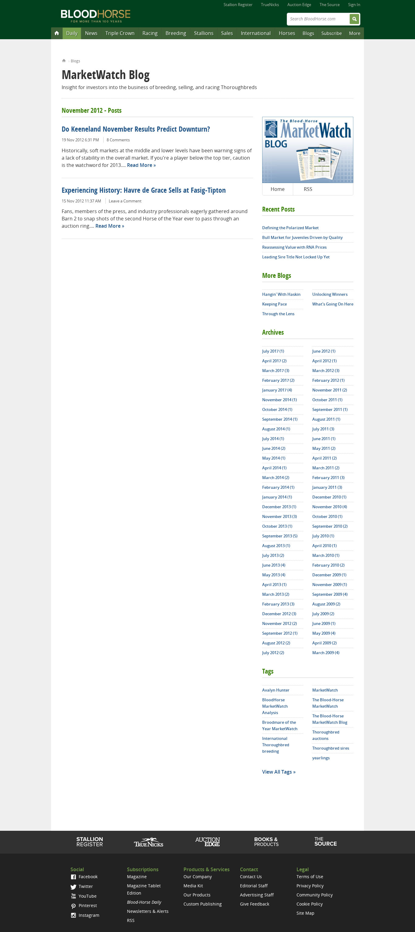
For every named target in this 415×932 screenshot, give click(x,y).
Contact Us (251, 876)
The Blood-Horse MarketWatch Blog (329, 719)
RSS (308, 189)
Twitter (85, 886)
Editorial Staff (254, 886)
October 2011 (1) (327, 399)
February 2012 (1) (328, 380)
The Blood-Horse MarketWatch (328, 703)
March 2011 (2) (325, 468)
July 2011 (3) (323, 429)
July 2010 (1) (323, 536)
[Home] (57, 33)
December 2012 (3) (279, 613)
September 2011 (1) (330, 409)
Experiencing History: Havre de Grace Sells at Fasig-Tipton (144, 191)
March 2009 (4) (325, 652)
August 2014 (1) (276, 429)
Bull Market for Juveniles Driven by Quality (302, 237)
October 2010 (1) (327, 516)
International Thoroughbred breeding (275, 745)
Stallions (204, 33)
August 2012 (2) (276, 643)
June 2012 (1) (323, 351)
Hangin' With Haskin (281, 294)
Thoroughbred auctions (325, 735)
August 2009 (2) (326, 604)
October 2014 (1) (277, 409)
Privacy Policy (310, 886)
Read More (139, 165)
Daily (71, 33)
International (256, 33)
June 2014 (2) (273, 448)
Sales (227, 33)
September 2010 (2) (330, 526)
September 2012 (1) (279, 633)
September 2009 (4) (330, 594)
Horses (287, 33)
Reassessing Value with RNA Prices (294, 247)
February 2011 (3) (328, 477)
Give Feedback (254, 904)
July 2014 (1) (273, 438)
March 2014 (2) (275, 477)
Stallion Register (238, 4)
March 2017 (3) (275, 370)
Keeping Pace (274, 304)
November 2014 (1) (279, 399)
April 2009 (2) (324, 643)
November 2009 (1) (329, 584)
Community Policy (315, 895)
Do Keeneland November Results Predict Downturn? (136, 129)
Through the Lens (278, 313)
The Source (330, 4)
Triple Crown (120, 33)
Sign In (354, 4)
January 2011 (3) (327, 487)
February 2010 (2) (328, 565)
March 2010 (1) (325, 555)
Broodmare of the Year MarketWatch (279, 725)
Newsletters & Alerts (148, 911)
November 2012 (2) (279, 623)
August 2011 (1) (326, 419)
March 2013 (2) (275, 594)
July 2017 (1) (273, 351)
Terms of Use (310, 876)
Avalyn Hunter (276, 690)
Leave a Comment (125, 201)
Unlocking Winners (330, 294)
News (91, 33)
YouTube (87, 896)
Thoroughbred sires (330, 748)
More (354, 33)
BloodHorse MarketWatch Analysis (275, 706)
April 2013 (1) (274, 584)
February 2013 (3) (278, 604)
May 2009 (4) (323, 633)
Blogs (308, 33)
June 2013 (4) (273, 565)
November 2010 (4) (329, 506)
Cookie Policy (310, 904)
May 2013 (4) (273, 575)
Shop (267, 841)
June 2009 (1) (323, 623)
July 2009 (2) (323, 613)
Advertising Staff (257, 895)
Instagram (88, 915)
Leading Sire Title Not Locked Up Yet (296, 257)
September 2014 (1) (279, 419)
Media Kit (193, 886)
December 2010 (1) (329, 497)
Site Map (305, 913)
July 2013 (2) (273, 555)
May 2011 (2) (323, 448)
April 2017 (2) (274, 361)
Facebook (87, 876)
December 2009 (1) (329, 575)
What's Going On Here (332, 304)
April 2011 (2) (324, 458)
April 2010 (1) (324, 545)
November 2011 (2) (329, 390)
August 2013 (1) (276, 545)
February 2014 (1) (278, 487)
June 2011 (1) (323, 438)
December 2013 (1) (279, 506)
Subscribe (331, 33)
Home (64, 60)
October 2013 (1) (277, 526)
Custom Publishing (202, 904)
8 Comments (118, 140)
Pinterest (87, 905)
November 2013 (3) (279, 516)
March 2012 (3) (325, 370)
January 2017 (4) (277, 390)
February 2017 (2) (278, 380)
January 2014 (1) (277, 497)
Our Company (197, 876)
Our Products (197, 895)
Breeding (176, 33)
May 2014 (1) (273, 458)
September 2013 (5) (279, 536)
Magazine (137, 876)
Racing (150, 33)
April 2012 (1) (324, 361)
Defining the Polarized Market (290, 227)
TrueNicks (270, 4)
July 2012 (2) (273, 652)
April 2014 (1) (274, 468)
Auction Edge (299, 4)
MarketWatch (325, 690)
